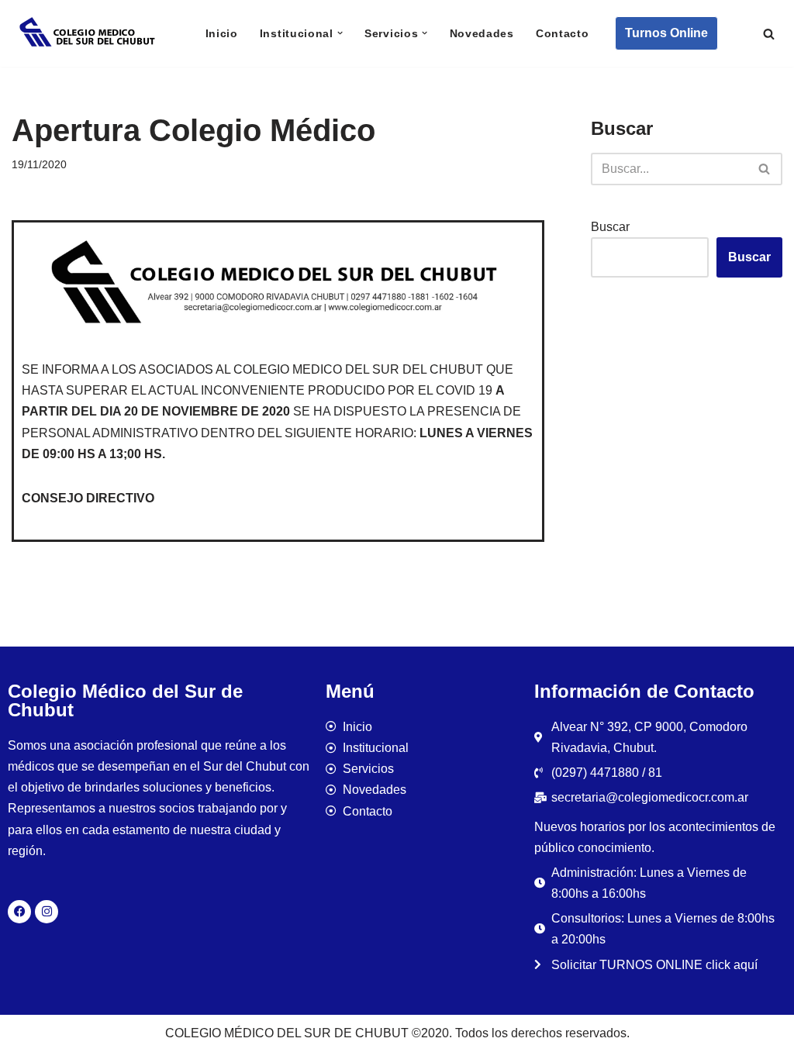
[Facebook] (19, 911)
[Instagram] (46, 911)
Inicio (221, 33)
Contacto (562, 33)
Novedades (482, 33)
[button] (340, 33)
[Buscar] (769, 34)
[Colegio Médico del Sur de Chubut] (89, 33)
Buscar (610, 226)
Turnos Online (666, 33)
